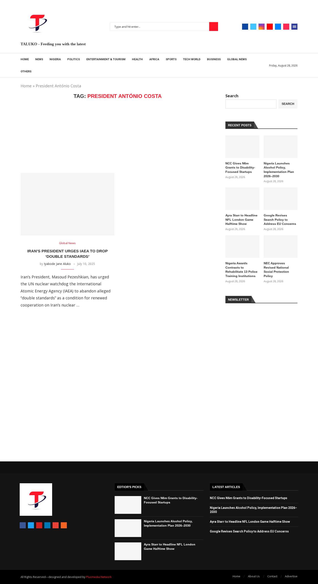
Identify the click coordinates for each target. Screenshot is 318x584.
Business (214, 59)
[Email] (278, 27)
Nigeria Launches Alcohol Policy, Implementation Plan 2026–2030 (279, 170)
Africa (154, 59)
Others (26, 71)
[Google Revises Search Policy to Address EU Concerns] (280, 198)
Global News (237, 59)
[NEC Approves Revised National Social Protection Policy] (280, 246)
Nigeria (55, 59)
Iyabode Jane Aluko (57, 264)
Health (137, 59)
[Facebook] (245, 27)
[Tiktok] (286, 27)
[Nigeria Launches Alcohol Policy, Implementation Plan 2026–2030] (280, 146)
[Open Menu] (294, 27)
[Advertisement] (118, 136)
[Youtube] (270, 27)
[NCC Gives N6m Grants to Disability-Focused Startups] (242, 146)
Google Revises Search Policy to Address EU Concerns (280, 219)
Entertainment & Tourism (105, 59)
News (39, 59)
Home (25, 59)
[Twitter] (253, 27)
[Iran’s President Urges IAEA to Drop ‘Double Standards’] (67, 204)
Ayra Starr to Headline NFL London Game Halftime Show (241, 219)
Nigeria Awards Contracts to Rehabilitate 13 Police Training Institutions (241, 269)
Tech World (192, 59)
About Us (254, 576)
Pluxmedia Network (99, 577)
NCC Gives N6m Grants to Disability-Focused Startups (240, 168)
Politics (73, 59)
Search (213, 26)
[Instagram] (262, 27)
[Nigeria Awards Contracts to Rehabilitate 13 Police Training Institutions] (242, 246)
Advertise (291, 576)
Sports (171, 59)
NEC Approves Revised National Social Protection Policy (276, 269)
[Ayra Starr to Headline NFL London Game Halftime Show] (242, 198)
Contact (272, 576)
